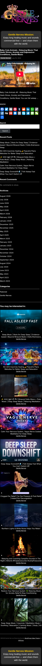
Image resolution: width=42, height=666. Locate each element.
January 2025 (5, 246)
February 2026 (6, 217)
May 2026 (4, 207)
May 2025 (4, 231)
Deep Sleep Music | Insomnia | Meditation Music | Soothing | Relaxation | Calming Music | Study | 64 (21, 624)
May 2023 (4, 274)
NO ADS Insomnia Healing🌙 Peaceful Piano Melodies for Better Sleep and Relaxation (21, 368)
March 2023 (5, 281)
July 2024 (4, 267)
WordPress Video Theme (32, 638)
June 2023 (4, 270)
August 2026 (5, 196)
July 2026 (4, 200)
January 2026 (5, 221)
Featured (3, 292)
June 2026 (4, 203)
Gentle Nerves (6, 58)
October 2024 (5, 256)
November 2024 (6, 253)
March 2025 (5, 238)
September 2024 (7, 260)
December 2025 (6, 224)
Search (3, 123)
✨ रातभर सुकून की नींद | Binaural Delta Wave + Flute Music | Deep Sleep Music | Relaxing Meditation (17, 159)
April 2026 (4, 210)
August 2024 (5, 263)
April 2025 (4, 235)
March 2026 (5, 214)
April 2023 (4, 277)
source (2, 104)
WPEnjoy (21, 640)
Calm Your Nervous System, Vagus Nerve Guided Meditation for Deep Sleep (21, 432)
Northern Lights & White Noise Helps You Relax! (21, 528)
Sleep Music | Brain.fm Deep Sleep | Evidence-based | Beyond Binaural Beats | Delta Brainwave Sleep (19, 144)
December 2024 (6, 249)
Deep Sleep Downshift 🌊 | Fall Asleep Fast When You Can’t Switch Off (21, 465)
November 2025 (6, 228)
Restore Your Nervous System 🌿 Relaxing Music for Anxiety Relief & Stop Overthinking (21, 592)
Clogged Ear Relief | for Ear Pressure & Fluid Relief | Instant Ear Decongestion (21, 497)
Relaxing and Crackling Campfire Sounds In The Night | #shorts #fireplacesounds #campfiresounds (21, 560)
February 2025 (6, 242)
